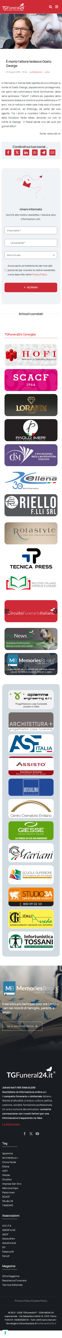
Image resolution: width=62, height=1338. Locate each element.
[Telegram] (43, 152)
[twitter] (31, 1133)
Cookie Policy (39, 1300)
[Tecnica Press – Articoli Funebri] (31, 548)
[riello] (31, 495)
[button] (7, 611)
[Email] (52, 152)
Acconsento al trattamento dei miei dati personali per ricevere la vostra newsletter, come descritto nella (32, 270)
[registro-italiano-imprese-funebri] (31, 573)
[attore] (31, 15)
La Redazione (35, 72)
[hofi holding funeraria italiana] (31, 345)
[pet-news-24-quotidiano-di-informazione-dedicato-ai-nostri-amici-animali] (31, 629)
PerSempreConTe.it (46, 1323)
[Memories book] (31, 1016)
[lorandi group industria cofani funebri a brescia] (31, 395)
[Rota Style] (31, 523)
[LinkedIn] (26, 152)
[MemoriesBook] (31, 988)
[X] (17, 152)
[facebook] (24, 1133)
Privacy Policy (39, 274)
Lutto (47, 72)
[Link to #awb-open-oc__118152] (50, 7)
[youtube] (37, 1133)
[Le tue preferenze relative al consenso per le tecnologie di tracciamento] (5, 1333)
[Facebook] (8, 152)
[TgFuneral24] (13, 4)
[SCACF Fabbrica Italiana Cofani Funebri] (31, 370)
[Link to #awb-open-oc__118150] (56, 6)
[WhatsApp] (34, 152)
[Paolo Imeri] (31, 420)
